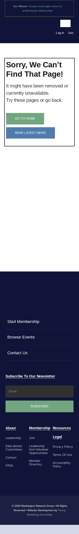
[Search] (49, 33)
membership (39, 428)
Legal (57, 437)
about (11, 428)
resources (62, 428)
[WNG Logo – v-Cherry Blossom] (22, 27)
